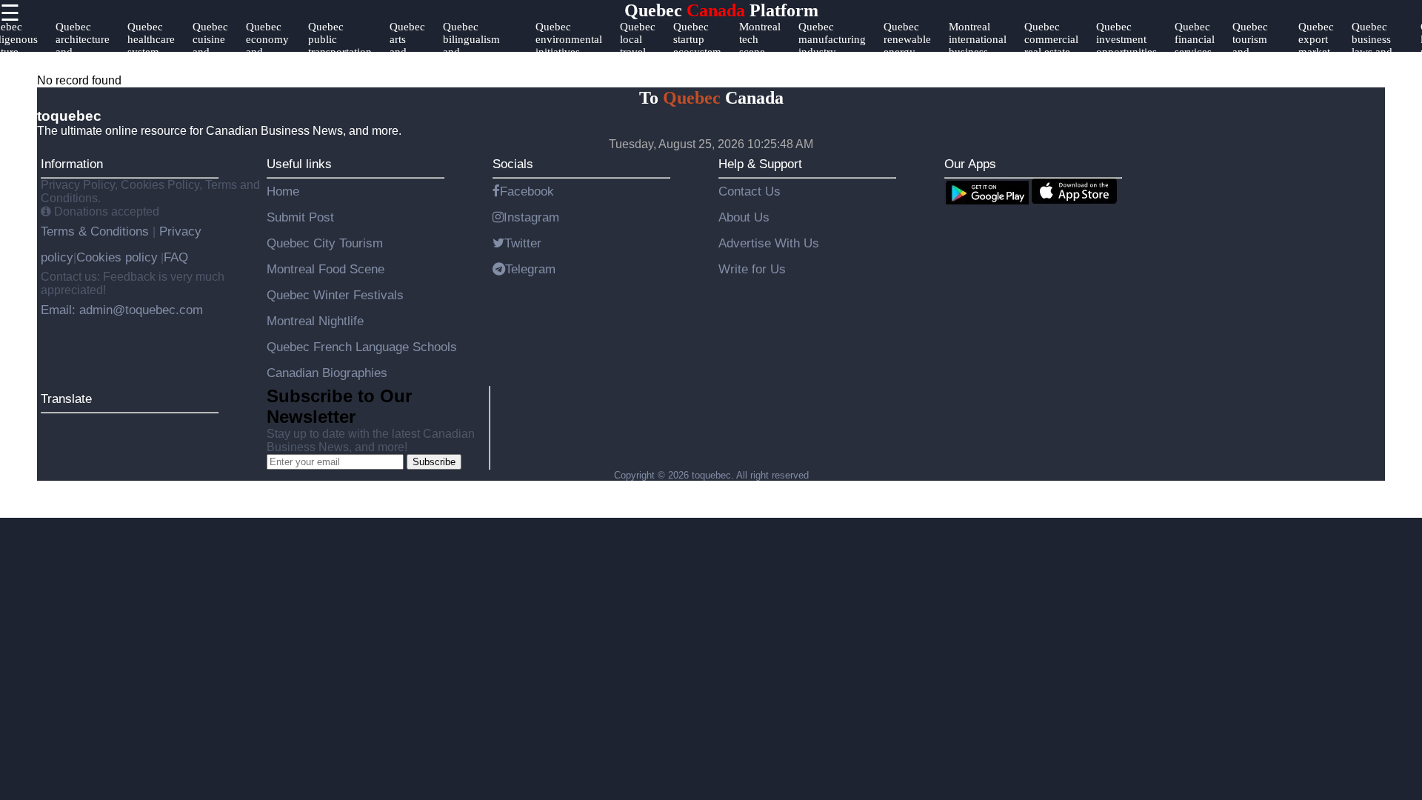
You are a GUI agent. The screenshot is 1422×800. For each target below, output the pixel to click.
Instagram (531, 217)
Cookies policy (117, 257)
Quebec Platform (721, 10)
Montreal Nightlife (315, 320)
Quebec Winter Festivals (335, 294)
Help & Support (760, 163)
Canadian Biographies (327, 372)
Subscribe (434, 461)
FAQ (176, 257)
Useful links (299, 163)
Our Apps (970, 163)
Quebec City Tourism (325, 243)
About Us (744, 217)
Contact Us (749, 191)
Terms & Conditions (97, 231)
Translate (66, 398)
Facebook (527, 191)
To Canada (711, 97)
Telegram (530, 268)
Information (72, 163)
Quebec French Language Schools (362, 346)
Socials (513, 163)
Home (283, 191)
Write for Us (752, 268)
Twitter (522, 243)
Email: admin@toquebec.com (122, 309)
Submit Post (300, 217)
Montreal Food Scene (325, 268)
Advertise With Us (768, 243)
